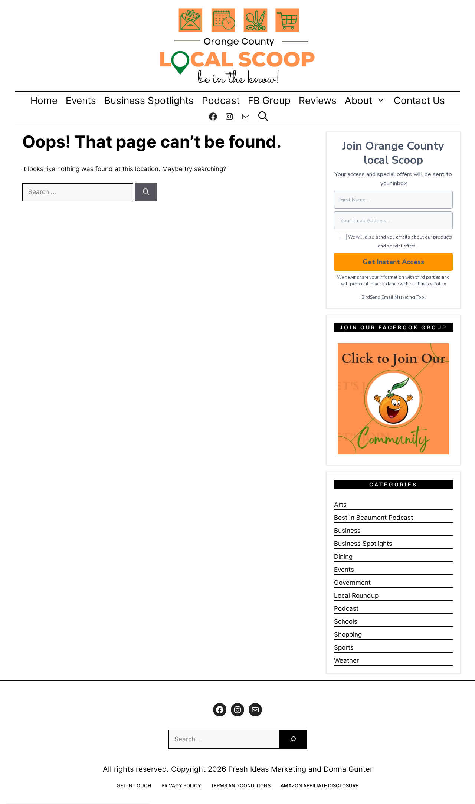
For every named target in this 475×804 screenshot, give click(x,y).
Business (347, 530)
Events (81, 100)
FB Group (269, 100)
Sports (344, 647)
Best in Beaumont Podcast (373, 517)
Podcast (221, 100)
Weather (346, 660)
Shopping (348, 634)
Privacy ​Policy (432, 284)
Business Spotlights (149, 100)
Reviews (318, 100)
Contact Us (419, 100)
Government (352, 582)
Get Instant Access (393, 261)
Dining (343, 556)
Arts (340, 504)
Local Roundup (356, 595)
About (358, 100)
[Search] (146, 192)
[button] (263, 116)
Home (44, 100)
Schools (345, 621)
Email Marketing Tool (403, 297)
